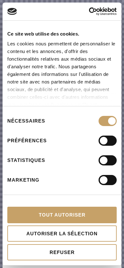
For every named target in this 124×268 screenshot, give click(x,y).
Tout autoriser (62, 215)
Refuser (62, 252)
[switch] (108, 141)
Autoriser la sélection (62, 233)
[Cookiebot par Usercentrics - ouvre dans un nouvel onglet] (89, 11)
